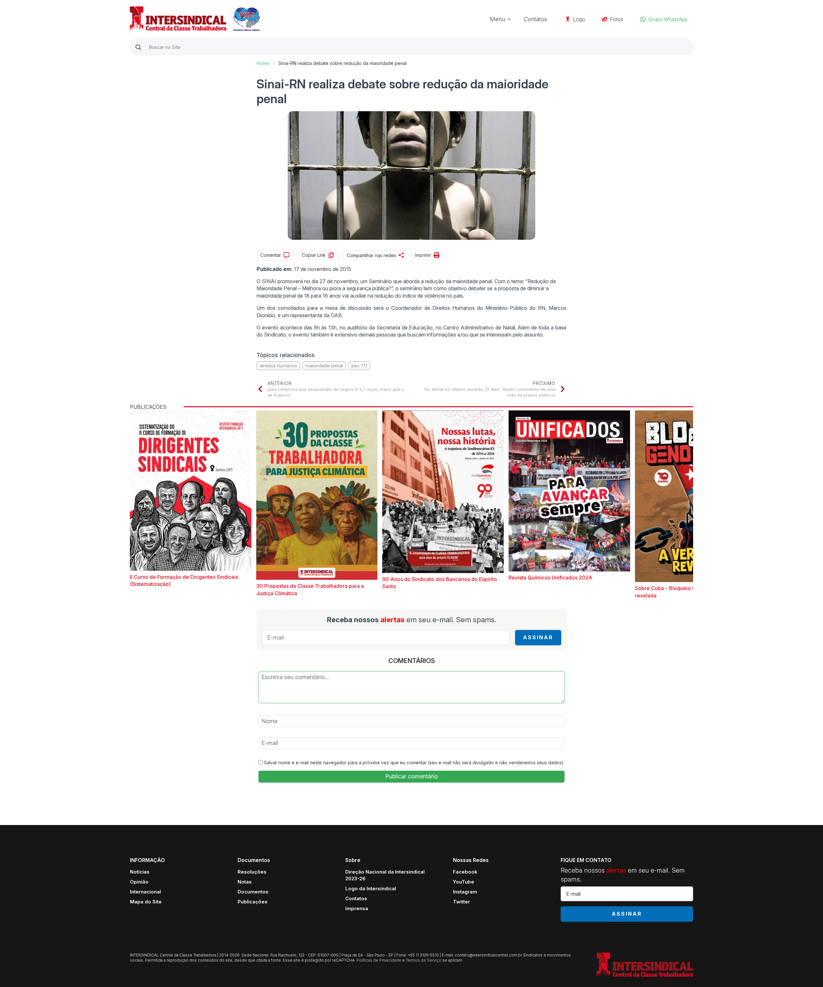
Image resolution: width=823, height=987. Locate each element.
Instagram (465, 892)
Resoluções (252, 872)
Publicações (252, 902)
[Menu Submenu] (511, 19)
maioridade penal (324, 365)
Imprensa (356, 908)
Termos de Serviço (423, 960)
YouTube (463, 882)
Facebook (465, 872)
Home (263, 63)
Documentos (253, 892)
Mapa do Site (146, 902)
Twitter (461, 902)
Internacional (145, 892)
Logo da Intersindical (370, 888)
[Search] (138, 47)
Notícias (139, 872)
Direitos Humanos (278, 365)
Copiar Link (314, 255)
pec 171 (359, 365)
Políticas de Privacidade (379, 960)
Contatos (535, 19)
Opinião (139, 882)
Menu (497, 19)
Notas (245, 882)
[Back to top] (807, 971)
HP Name (130, 60)
